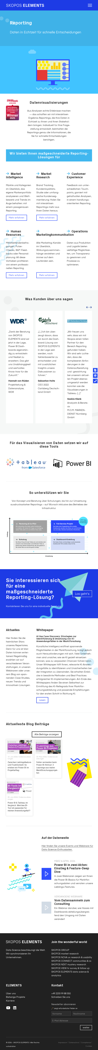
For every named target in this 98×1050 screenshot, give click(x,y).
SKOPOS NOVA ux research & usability (71, 957)
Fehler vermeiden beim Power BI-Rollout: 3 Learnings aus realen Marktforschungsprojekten (47, 767)
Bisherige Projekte (15, 996)
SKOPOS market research (65, 953)
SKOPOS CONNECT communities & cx (71, 960)
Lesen (42, 699)
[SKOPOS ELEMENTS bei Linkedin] (15, 1008)
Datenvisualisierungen (19, 758)
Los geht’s (82, 593)
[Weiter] (90, 307)
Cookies (88, 1046)
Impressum (62, 1042)
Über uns (11, 993)
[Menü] (89, 5)
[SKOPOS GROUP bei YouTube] (9, 1008)
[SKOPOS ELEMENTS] (25, 5)
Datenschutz (74, 1042)
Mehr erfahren (16, 217)
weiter (86, 1027)
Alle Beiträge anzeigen (47, 734)
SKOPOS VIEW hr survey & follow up (70, 968)
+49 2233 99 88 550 (61, 993)
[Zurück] (87, 307)
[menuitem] (89, 5)
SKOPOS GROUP (60, 949)
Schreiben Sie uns (60, 996)
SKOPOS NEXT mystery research (68, 964)
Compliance (86, 1042)
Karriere (10, 1000)
